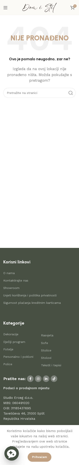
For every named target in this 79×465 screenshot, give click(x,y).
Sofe (44, 343)
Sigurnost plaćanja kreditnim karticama (32, 302)
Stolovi (46, 358)
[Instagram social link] (38, 378)
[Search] (71, 93)
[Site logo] (39, 7)
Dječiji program (14, 342)
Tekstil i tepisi (51, 365)
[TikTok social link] (54, 378)
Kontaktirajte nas (15, 280)
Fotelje (8, 349)
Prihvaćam (39, 457)
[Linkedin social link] (46, 378)
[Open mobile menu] (5, 7)
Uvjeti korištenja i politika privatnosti (30, 295)
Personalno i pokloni (18, 356)
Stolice (46, 350)
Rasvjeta (47, 335)
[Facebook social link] (30, 378)
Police (7, 364)
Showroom (11, 288)
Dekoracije (10, 334)
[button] (11, 453)
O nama (9, 273)
